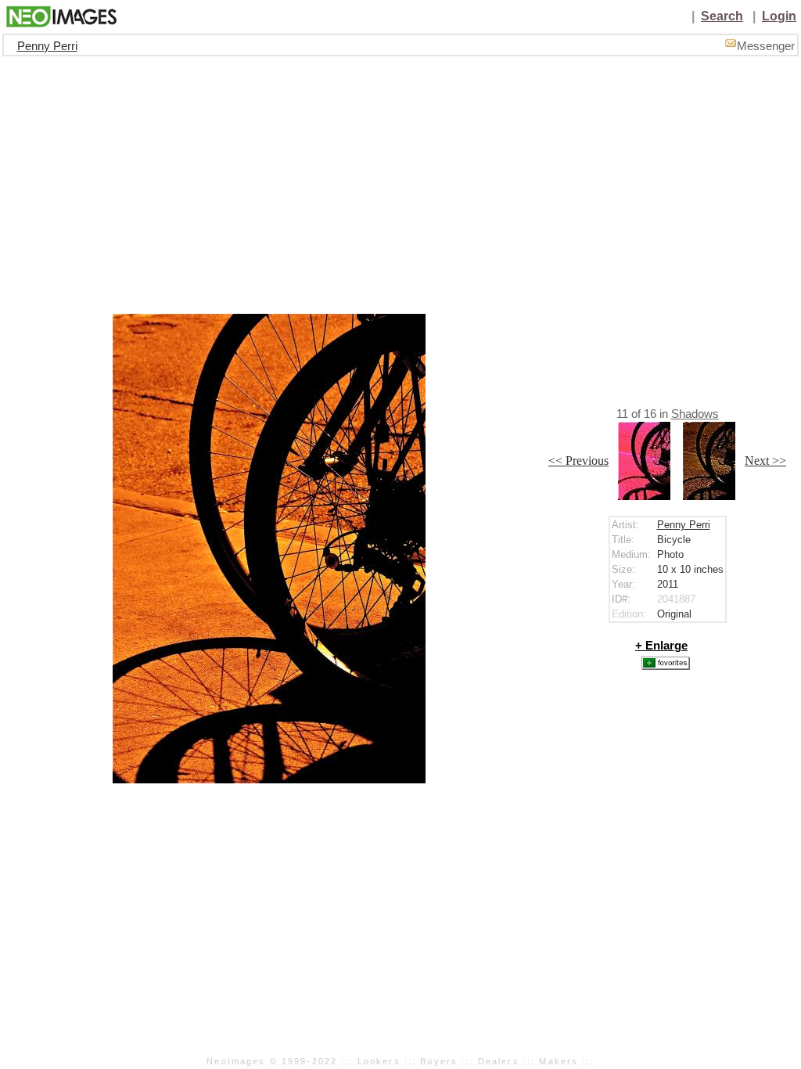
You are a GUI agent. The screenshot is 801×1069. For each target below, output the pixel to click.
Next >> (765, 460)
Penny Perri (47, 46)
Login (779, 16)
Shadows (695, 414)
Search (722, 16)
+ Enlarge (661, 645)
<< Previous (578, 460)
